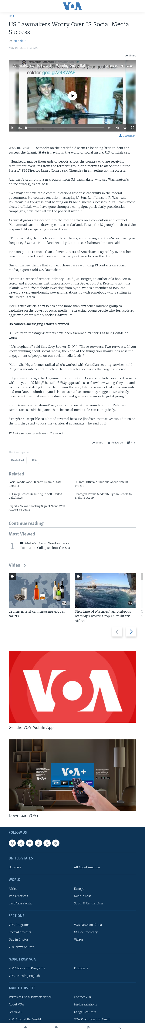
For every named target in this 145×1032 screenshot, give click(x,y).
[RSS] (47, 843)
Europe (79, 889)
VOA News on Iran (21, 947)
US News (15, 867)
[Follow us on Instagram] (38, 843)
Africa (13, 889)
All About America (87, 867)
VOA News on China (88, 925)
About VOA (16, 1004)
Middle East (82, 896)
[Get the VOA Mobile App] (72, 687)
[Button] (130, 55)
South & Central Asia (88, 903)
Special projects (20, 932)
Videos (78, 940)
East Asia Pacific (20, 903)
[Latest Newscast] (25, 1027)
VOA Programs (19, 925)
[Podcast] (55, 843)
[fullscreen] (132, 128)
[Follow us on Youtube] (29, 843)
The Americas (18, 896)
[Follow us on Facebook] (12, 843)
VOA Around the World (25, 1019)
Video (14, 565)
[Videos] (56, 1027)
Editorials (81, 968)
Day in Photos (19, 940)
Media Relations (85, 1004)
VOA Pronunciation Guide (92, 1019)
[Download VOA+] (72, 775)
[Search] (119, 1027)
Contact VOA (83, 997)
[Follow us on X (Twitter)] (21, 843)
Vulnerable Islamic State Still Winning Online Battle (50, 66)
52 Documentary (86, 932)
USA (11, 16)
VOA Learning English (24, 976)
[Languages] (88, 1027)
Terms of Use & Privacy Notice (30, 997)
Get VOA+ (15, 1012)
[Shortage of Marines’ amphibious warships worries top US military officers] (105, 590)
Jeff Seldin (19, 41)
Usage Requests (85, 1012)
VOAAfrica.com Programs (27, 968)
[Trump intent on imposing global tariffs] (39, 590)
